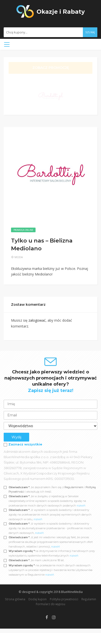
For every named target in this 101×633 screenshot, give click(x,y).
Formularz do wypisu (50, 604)
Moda (18, 257)
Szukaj (90, 32)
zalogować (37, 320)
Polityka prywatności (64, 599)
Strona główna (15, 599)
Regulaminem (73, 487)
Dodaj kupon (37, 599)
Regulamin (88, 599)
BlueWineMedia (72, 592)
